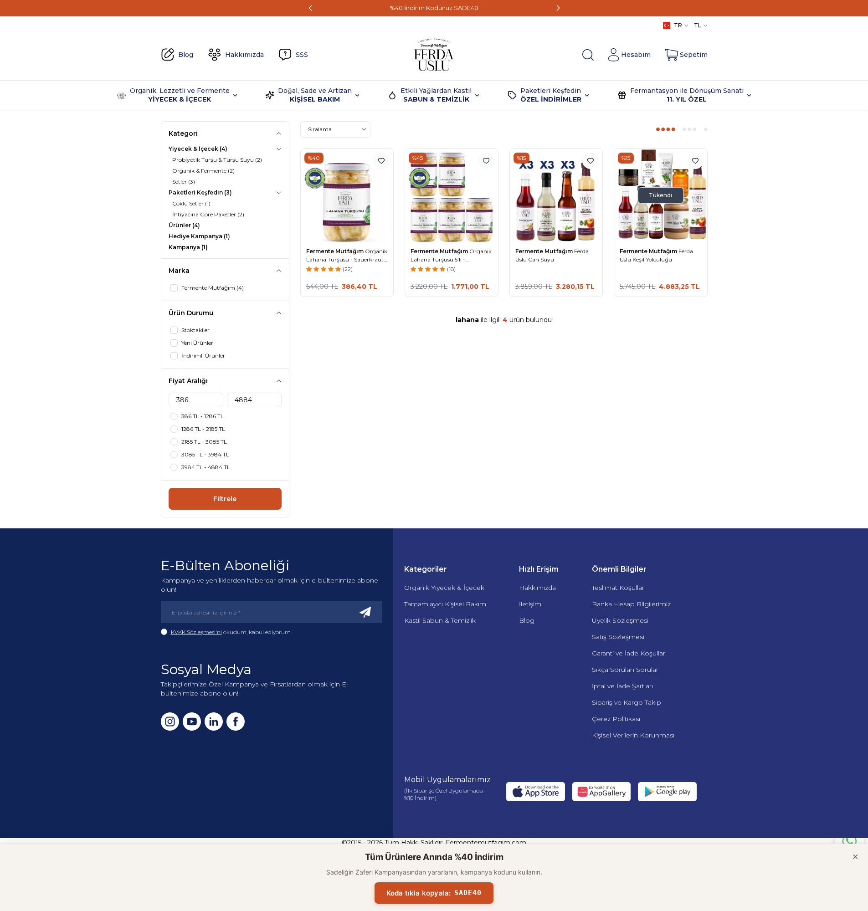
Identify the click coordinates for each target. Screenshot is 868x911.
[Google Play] (667, 791)
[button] (310, 8)
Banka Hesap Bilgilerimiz (631, 604)
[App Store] (535, 791)
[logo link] (434, 54)
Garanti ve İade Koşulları (629, 653)
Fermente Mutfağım (335, 251)
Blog (526, 620)
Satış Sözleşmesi (618, 637)
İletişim (530, 604)
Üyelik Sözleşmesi (620, 620)
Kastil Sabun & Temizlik (440, 620)
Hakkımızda (537, 587)
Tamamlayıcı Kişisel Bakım (445, 604)
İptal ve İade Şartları (622, 686)
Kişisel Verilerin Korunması (633, 735)
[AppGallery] (601, 791)
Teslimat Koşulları (619, 587)
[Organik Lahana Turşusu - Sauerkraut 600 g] (347, 195)
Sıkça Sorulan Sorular (625, 669)
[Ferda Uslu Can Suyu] (556, 195)
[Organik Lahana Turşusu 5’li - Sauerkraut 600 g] (451, 195)
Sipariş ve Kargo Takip (626, 702)
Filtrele (224, 499)
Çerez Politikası (616, 719)
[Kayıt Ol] (365, 612)
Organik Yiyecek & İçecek (444, 587)
